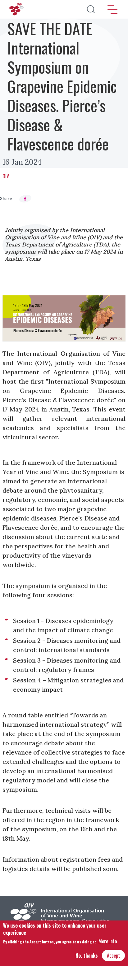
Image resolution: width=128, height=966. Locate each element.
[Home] (17, 9)
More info (107, 941)
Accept (113, 955)
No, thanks (86, 955)
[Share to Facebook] (25, 198)
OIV (5, 176)
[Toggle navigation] (112, 9)
